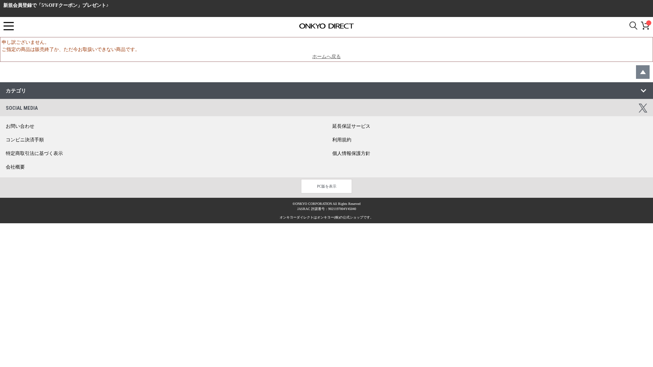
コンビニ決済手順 (25, 139)
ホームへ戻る (326, 56)
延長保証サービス (351, 126)
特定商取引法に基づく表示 (34, 153)
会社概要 (15, 167)
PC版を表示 (326, 186)
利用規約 (341, 139)
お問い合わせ (20, 126)
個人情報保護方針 (351, 153)
